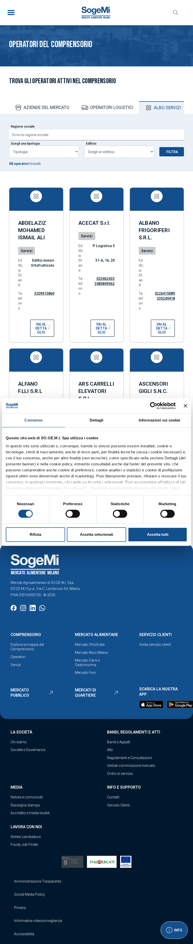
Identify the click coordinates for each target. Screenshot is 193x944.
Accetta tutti (157, 534)
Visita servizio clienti (155, 645)
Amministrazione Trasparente (37, 881)
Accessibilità (24, 934)
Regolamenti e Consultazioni (129, 758)
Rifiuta (35, 534)
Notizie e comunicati (27, 797)
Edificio (91, 143)
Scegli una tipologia (25, 143)
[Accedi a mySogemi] (185, 13)
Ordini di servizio (120, 774)
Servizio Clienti (118, 805)
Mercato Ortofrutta (90, 645)
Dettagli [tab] (97, 420)
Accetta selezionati (96, 534)
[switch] (73, 514)
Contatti (113, 797)
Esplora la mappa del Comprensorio (27, 647)
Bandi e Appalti (118, 742)
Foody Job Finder (24, 845)
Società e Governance (28, 750)
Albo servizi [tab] (167, 107)
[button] (42, 328)
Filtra (172, 152)
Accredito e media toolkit (30, 813)
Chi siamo (19, 742)
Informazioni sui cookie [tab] (159, 420)
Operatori (18, 657)
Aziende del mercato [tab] (46, 107)
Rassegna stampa (25, 805)
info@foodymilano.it (97, 589)
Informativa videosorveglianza (38, 921)
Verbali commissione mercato (131, 766)
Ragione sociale (23, 126)
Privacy (20, 908)
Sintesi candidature (26, 837)
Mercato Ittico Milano (91, 653)
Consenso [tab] (33, 420)
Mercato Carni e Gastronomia (87, 662)
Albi (110, 750)
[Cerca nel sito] (175, 12)
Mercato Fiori (85, 673)
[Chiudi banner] (185, 405)
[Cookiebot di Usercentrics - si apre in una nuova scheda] (154, 405)
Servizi (16, 665)
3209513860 (44, 293)
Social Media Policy (29, 894)
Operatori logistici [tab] (111, 107)
